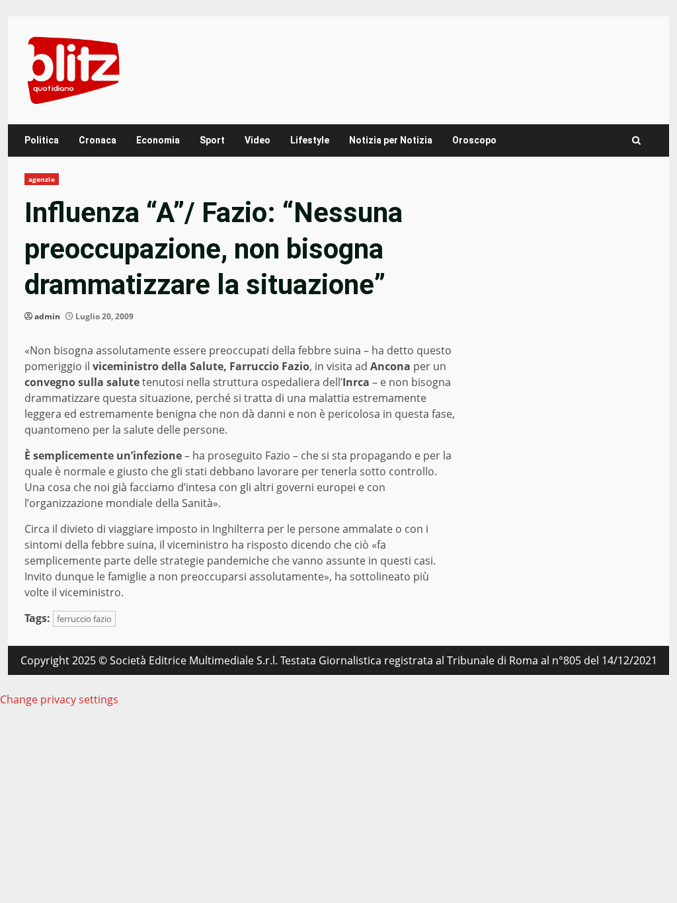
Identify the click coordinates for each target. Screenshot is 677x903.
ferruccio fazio (84, 619)
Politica (41, 140)
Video (257, 140)
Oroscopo (474, 140)
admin (47, 316)
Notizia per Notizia (390, 140)
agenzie (41, 179)
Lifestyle (309, 140)
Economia (158, 140)
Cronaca (97, 140)
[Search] (636, 140)
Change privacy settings (59, 699)
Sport (212, 140)
